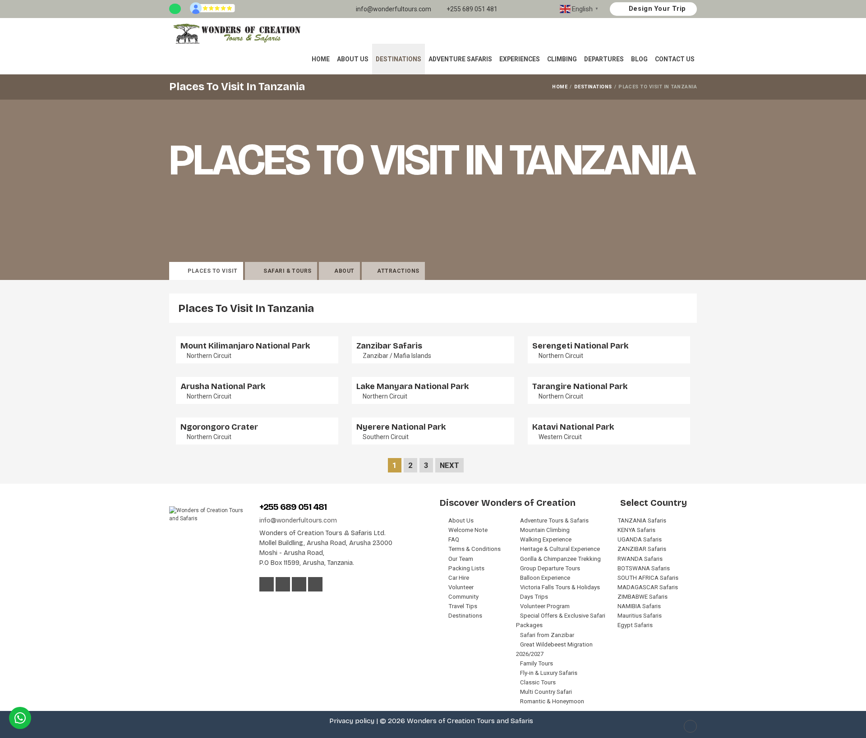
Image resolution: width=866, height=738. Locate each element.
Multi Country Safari (546, 691)
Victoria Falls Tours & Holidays (560, 587)
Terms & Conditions (474, 548)
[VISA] (264, 602)
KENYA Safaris (636, 530)
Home (321, 59)
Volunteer (461, 587)
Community (463, 596)
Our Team (460, 558)
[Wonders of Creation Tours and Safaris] (236, 33)
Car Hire (458, 577)
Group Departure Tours (550, 568)
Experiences (519, 59)
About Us (353, 59)
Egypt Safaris (635, 625)
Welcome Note (468, 530)
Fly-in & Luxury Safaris (548, 672)
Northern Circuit (209, 355)
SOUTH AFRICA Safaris (647, 577)
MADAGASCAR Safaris (647, 587)
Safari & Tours (287, 271)
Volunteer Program (545, 606)
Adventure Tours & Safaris (554, 520)
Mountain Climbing (545, 530)
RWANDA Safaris (640, 558)
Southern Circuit (386, 436)
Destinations (398, 59)
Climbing (562, 59)
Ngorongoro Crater (219, 427)
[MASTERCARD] (278, 602)
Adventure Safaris (460, 59)
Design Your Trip (656, 9)
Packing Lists (466, 568)
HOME (559, 87)
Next (449, 465)
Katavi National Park (573, 427)
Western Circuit (560, 436)
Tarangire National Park (579, 386)
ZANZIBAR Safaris (641, 548)
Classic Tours (538, 682)
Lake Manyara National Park (412, 386)
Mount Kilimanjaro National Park (245, 346)
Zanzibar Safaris (389, 346)
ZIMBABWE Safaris (642, 596)
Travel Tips (462, 606)
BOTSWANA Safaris (643, 568)
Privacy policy (351, 721)
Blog (639, 59)
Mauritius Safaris (639, 615)
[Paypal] (301, 602)
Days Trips (534, 596)
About (344, 271)
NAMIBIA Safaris (639, 606)
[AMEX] (290, 602)
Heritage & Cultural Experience (560, 548)
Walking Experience (545, 539)
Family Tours (536, 663)
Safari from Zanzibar (547, 635)
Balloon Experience (545, 577)
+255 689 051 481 (471, 9)
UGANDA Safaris (639, 539)
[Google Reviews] (212, 9)
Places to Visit (212, 271)
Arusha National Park (222, 386)
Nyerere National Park (401, 427)
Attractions (398, 271)
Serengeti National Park (580, 346)
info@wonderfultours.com (393, 9)
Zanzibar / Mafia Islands (397, 355)
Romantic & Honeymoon (552, 701)
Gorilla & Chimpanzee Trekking (560, 558)
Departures (604, 59)
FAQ (453, 539)
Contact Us (675, 59)
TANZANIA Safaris (641, 520)
